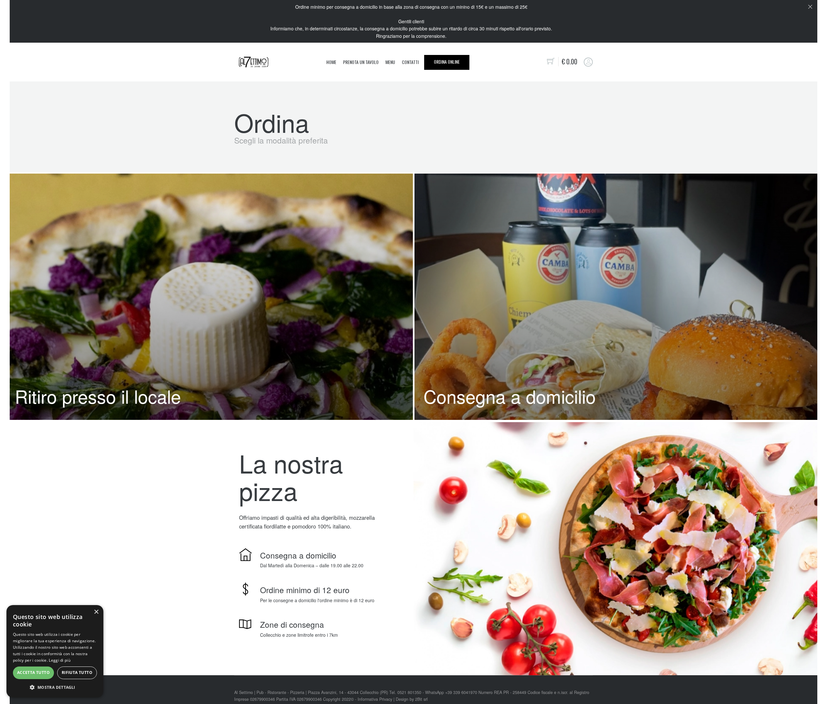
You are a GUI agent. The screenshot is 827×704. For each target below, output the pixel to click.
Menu (390, 62)
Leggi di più (59, 660)
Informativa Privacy (375, 699)
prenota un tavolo (361, 62)
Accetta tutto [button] (33, 672)
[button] (55, 687)
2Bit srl (421, 699)
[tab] (209, 297)
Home (331, 62)
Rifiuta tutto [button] (77, 672)
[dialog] (54, 651)
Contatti (410, 62)
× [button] (96, 612)
